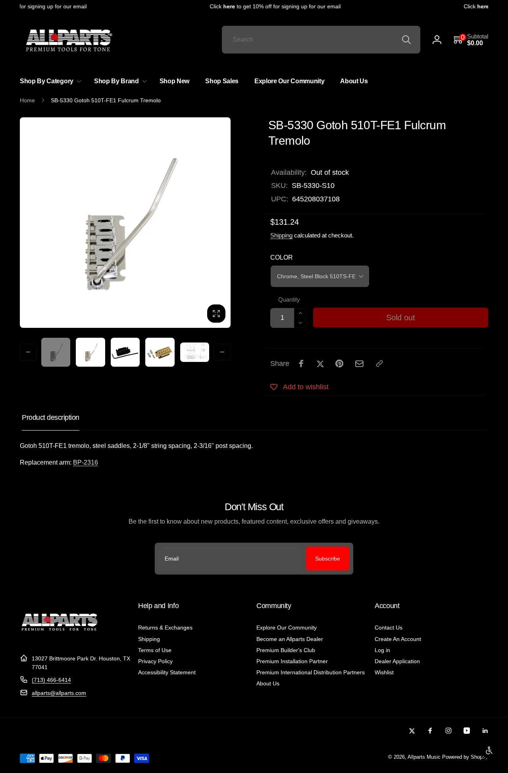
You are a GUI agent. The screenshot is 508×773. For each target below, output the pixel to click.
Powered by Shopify (465, 757)
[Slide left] (28, 352)
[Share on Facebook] (301, 363)
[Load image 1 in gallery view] (55, 352)
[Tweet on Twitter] (320, 363)
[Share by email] (359, 364)
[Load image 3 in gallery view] (125, 352)
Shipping (281, 235)
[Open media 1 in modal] (125, 222)
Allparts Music (424, 757)
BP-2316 (85, 462)
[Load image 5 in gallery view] (194, 352)
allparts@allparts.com (59, 693)
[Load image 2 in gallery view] (90, 352)
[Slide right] (222, 352)
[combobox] (321, 40)
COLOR (281, 257)
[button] (471, 39)
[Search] (406, 40)
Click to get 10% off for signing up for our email (269, 6)
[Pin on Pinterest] (339, 363)
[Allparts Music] (59, 638)
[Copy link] (379, 363)
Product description (50, 417)
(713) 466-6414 (51, 680)
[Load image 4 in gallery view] (159, 352)
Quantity (289, 300)
